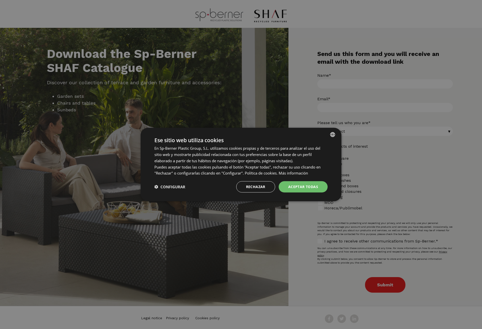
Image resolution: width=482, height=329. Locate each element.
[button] (169, 187)
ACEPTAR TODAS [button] (303, 186)
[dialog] (241, 164)
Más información (293, 173)
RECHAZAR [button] (255, 186)
